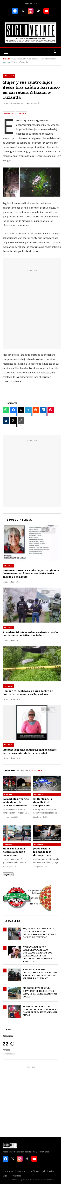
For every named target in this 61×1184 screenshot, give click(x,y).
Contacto (21, 1171)
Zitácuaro (22, 113)
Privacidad (16, 1175)
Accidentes (9, 113)
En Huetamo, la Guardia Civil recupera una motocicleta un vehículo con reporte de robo (46, 807)
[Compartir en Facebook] (13, 410)
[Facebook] (15, 11)
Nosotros (9, 1171)
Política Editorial (37, 1171)
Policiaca (9, 75)
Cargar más (8, 874)
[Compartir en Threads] (13, 420)
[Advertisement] (30, 306)
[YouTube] (46, 11)
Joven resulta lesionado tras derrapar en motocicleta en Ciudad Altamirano (47, 855)
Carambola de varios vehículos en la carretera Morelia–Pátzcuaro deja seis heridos (16, 805)
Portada (6, 59)
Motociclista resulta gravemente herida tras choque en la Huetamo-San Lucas (40, 992)
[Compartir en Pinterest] (50, 410)
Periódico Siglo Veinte (20, 1179)
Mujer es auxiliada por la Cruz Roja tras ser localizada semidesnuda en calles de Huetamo (40, 933)
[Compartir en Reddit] (36, 410)
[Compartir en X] (21, 410)
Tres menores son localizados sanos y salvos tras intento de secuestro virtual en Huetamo (40, 974)
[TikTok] (38, 11)
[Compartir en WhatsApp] (6, 410)
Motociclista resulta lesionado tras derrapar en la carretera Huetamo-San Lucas (40, 1011)
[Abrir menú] (6, 52)
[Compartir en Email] (6, 420)
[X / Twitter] (23, 11)
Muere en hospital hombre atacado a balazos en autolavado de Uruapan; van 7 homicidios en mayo (15, 857)
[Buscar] (55, 52)
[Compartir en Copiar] (21, 420)
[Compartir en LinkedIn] (43, 410)
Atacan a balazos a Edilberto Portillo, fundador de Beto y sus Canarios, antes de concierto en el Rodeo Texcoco (37, 954)
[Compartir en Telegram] (28, 410)
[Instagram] (31, 11)
